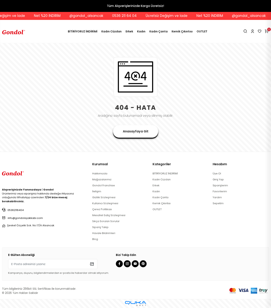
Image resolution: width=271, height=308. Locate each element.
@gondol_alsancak (81, 15)
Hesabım (220, 164)
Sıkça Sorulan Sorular (106, 221)
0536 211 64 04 (119, 15)
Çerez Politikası (102, 209)
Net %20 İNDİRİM (42, 15)
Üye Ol (217, 173)
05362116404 (15, 210)
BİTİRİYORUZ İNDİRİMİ (82, 31)
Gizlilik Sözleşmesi (103, 197)
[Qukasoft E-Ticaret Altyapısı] (135, 303)
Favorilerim (220, 191)
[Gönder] (91, 264)
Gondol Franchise (103, 185)
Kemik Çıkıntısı (182, 31)
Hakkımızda (99, 173)
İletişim (96, 191)
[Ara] (245, 31)
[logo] (13, 173)
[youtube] (136, 264)
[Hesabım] (252, 31)
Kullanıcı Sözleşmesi (105, 203)
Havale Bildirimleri (103, 233)
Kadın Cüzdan (111, 31)
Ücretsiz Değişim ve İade (162, 15)
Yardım (217, 197)
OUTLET (202, 31)
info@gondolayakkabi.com (25, 218)
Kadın (141, 31)
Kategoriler (162, 164)
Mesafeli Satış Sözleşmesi (108, 215)
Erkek (129, 31)
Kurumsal (100, 164)
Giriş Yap (218, 179)
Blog (95, 239)
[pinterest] (144, 264)
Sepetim (218, 203)
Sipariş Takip (100, 227)
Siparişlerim (220, 185)
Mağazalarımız (101, 179)
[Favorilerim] (260, 31)
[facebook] (120, 264)
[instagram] (128, 264)
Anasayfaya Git (135, 131)
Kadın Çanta (158, 31)
